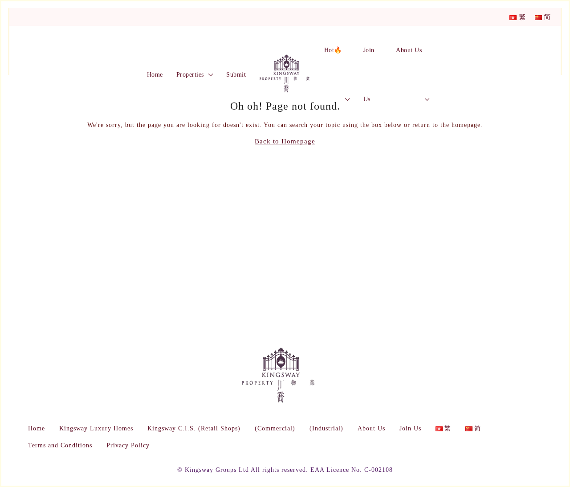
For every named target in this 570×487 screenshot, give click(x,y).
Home (155, 74)
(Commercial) (275, 428)
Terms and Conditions (60, 445)
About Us (409, 50)
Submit (236, 74)
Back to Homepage (285, 141)
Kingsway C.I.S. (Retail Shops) (193, 428)
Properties (190, 74)
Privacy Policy (128, 445)
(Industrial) (326, 428)
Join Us (369, 74)
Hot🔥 (333, 50)
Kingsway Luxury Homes (96, 428)
